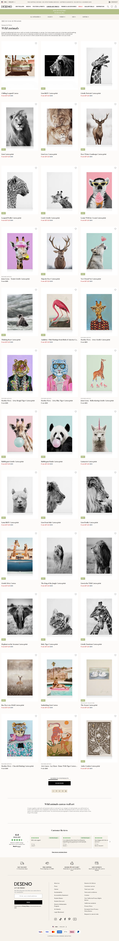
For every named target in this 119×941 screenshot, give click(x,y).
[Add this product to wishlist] (36, 43)
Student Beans (58, 898)
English (11, 2)
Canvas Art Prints (53, 6)
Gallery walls (89, 6)
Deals (80, 6)
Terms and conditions (91, 892)
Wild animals (17, 21)
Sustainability (58, 892)
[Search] (108, 6)
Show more (59, 783)
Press (55, 886)
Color (49, 17)
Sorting (85, 17)
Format (62, 17)
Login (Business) (59, 912)
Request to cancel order (92, 914)
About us (57, 883)
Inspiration (100, 6)
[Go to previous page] (53, 791)
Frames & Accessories (68, 6)
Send (28, 902)
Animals (9, 21)
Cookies (87, 895)
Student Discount (59, 901)
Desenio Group (64, 936)
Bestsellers (20, 6)
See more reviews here (59, 852)
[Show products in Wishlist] (112, 7)
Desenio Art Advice (90, 883)
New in (28, 6)
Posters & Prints (39, 6)
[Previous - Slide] (27, 841)
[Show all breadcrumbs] (3, 21)
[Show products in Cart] (116, 7)
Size (73, 17)
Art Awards (57, 909)
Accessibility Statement (61, 895)
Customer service (90, 886)
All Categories (34, 17)
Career (56, 889)
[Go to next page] (65, 791)
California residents (90, 903)
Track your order (89, 889)
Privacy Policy (25, 906)
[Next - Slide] (110, 841)
